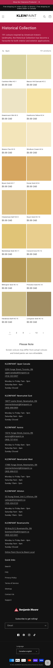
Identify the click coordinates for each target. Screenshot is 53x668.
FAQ (6, 572)
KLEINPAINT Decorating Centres (23, 664)
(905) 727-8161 (11, 440)
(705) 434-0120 (11, 503)
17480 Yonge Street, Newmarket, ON (21, 465)
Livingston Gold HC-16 (35, 319)
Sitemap (8, 589)
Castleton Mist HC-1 (9, 81)
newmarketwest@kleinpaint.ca (18, 468)
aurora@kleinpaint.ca (14, 436)
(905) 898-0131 (11, 471)
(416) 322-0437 (11, 376)
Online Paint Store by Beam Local (20, 552)
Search (8, 566)
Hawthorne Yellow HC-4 (35, 115)
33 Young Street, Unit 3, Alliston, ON (21, 497)
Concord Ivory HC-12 (34, 251)
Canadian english (25, 651)
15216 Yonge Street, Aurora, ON (19, 433)
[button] (3, 16)
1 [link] (9, 333)
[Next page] (43, 333)
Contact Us (9, 594)
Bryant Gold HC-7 (8, 183)
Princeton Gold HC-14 (35, 285)
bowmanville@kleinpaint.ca (17, 532)
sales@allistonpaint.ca (15, 500)
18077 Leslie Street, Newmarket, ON (21, 401)
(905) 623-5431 (11, 535)
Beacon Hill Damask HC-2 (36, 81)
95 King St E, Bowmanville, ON (18, 528)
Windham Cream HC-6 (35, 149)
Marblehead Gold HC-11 (10, 251)
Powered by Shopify (37, 664)
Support (8, 600)
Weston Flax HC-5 (8, 149)
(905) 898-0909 (11, 408)
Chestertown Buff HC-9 (10, 217)
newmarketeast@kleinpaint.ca (18, 404)
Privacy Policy (11, 578)
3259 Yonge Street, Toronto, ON (19, 369)
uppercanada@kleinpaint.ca (17, 373)
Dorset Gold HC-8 (33, 183)
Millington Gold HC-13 (10, 285)
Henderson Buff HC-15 (10, 319)
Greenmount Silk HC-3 (10, 115)
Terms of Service (12, 583)
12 (36, 333)
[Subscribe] (45, 626)
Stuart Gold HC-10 (33, 217)
